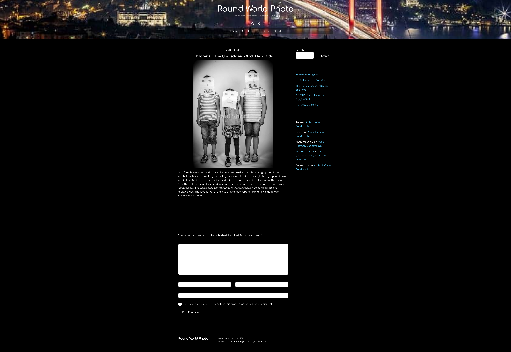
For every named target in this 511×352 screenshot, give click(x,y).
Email (241, 284)
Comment (186, 246)
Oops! (277, 31)
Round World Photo (229, 338)
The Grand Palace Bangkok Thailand (264, 211)
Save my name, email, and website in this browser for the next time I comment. (228, 304)
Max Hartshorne (305, 151)
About (245, 31)
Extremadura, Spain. (307, 74)
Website (184, 295)
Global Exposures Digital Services (249, 342)
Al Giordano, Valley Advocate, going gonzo (311, 155)
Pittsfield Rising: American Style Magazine (204, 211)
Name (184, 284)
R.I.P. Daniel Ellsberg (307, 105)
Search (300, 50)
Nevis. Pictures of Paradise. (311, 80)
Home (233, 31)
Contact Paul (261, 31)
